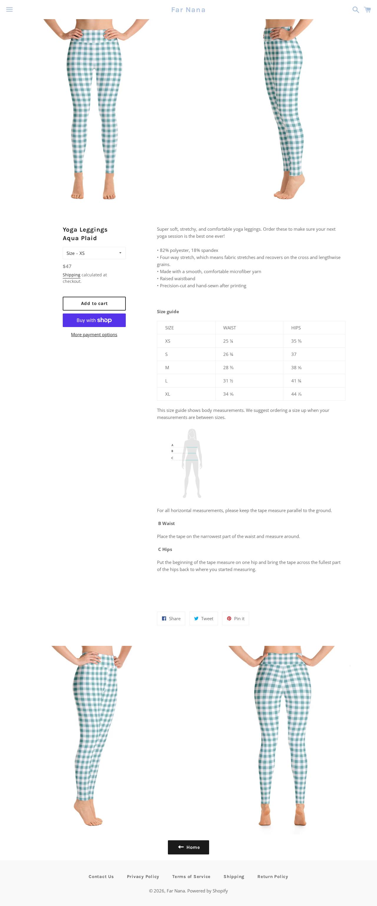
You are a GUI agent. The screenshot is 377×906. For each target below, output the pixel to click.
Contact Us (101, 876)
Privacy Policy (143, 876)
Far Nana (188, 9)
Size (71, 253)
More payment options (94, 334)
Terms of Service (191, 876)
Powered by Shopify (207, 891)
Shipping (71, 275)
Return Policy (272, 876)
